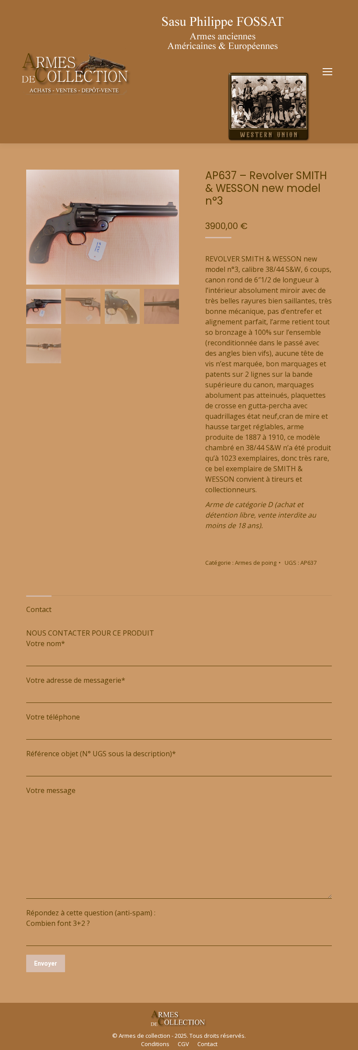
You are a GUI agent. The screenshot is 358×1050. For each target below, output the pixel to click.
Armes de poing (255, 563)
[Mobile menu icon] (327, 71)
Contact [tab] (39, 609)
